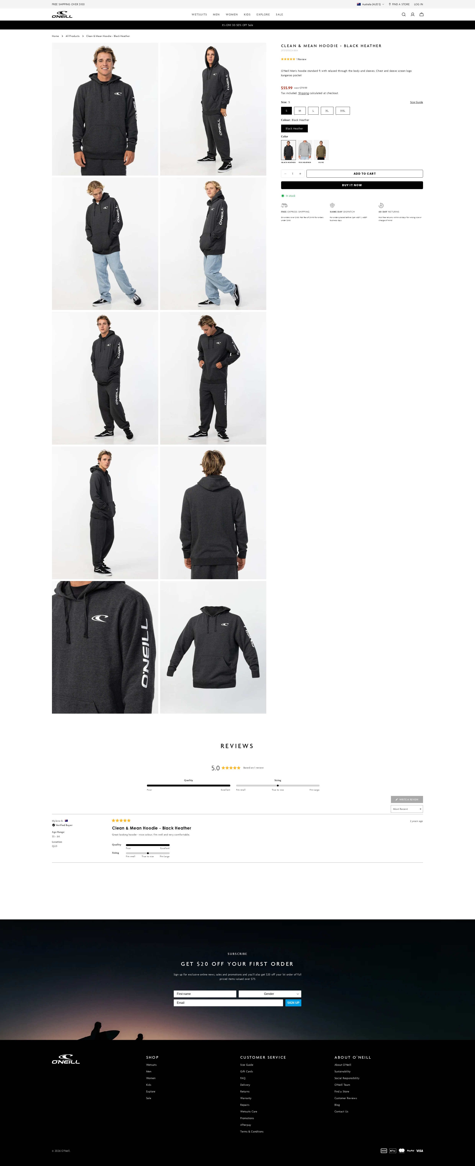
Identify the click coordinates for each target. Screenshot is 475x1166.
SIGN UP (293, 1002)
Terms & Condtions (251, 1131)
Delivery (245, 1084)
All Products (73, 36)
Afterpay (245, 1125)
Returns (244, 1091)
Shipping (303, 93)
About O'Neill (343, 1064)
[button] (294, 59)
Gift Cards (246, 1071)
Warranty (246, 1098)
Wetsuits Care (248, 1111)
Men (148, 1071)
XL (327, 110)
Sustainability (343, 1071)
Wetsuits (151, 1064)
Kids (148, 1084)
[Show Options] (298, 994)
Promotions (247, 1118)
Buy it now (352, 185)
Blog (337, 1104)
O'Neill (65, 1150)
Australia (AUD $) (371, 4)
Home (55, 36)
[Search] (403, 14)
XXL (342, 110)
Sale (148, 1098)
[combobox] (269, 994)
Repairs (244, 1104)
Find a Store (342, 1091)
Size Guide (416, 102)
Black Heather (294, 128)
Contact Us (341, 1111)
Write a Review (411, 800)
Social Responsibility (347, 1078)
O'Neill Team (342, 1084)
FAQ (242, 1078)
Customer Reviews (346, 1098)
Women (150, 1078)
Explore (150, 1091)
